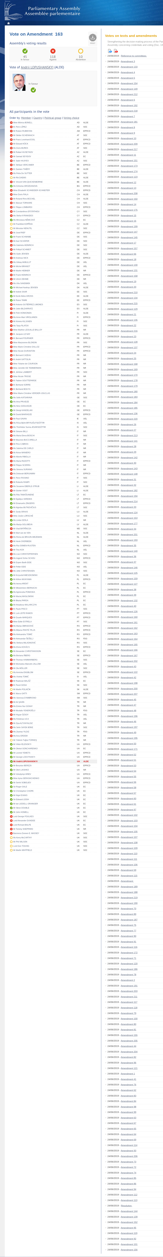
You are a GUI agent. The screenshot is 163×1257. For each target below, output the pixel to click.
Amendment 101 (129, 1244)
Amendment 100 (129, 1018)
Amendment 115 (129, 875)
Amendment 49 (128, 732)
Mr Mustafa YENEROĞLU (24, 710)
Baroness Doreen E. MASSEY (26, 833)
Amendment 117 (129, 1002)
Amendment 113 (129, 1200)
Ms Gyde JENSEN (21, 254)
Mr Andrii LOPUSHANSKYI (25, 761)
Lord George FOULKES (23, 816)
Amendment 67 (128, 1123)
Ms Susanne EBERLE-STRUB (26, 486)
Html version (110, 51)
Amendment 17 (128, 243)
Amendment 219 (129, 897)
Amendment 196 (129, 716)
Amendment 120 (129, 963)
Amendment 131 (129, 270)
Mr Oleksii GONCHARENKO (25, 748)
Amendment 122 (129, 672)
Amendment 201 (129, 534)
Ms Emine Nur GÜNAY (23, 706)
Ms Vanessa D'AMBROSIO (24, 698)
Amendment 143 (129, 468)
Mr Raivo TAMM (20, 300)
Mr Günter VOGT (20, 491)
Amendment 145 (129, 237)
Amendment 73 (128, 1161)
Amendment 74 (128, 1172)
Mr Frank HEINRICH (22, 275)
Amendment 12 (128, 182)
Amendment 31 (128, 479)
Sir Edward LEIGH (21, 799)
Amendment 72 (128, 1167)
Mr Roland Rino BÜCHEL (24, 199)
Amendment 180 (129, 391)
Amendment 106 (129, 864)
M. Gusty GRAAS (20, 512)
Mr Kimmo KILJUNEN (22, 321)
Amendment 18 (128, 259)
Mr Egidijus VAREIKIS (22, 499)
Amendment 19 (128, 281)
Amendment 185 (129, 408)
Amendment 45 (128, 699)
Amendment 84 (128, 1101)
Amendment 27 (128, 430)
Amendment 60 (128, 798)
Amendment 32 (128, 485)
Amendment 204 (129, 1051)
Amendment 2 (128, 980)
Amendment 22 (128, 325)
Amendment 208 (129, 193)
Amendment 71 (128, 958)
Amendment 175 (129, 210)
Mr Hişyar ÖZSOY (20, 715)
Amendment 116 (129, 947)
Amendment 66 (128, 254)
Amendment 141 (129, 441)
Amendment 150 (129, 199)
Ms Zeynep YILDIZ (21, 732)
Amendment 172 (129, 952)
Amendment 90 (128, 936)
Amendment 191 (129, 985)
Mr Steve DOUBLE (21, 808)
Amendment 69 (128, 1139)
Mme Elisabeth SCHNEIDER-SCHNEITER (31, 190)
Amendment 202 (129, 661)
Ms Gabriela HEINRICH (23, 245)
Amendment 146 (129, 567)
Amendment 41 (128, 1079)
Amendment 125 (129, 573)
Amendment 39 (128, 595)
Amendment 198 (129, 683)
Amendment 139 (129, 1216)
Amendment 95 (128, 1227)
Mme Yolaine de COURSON (25, 364)
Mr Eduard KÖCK (20, 144)
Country (37, 118)
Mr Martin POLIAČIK (22, 689)
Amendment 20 (128, 287)
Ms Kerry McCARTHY (22, 838)
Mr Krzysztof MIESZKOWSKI (25, 575)
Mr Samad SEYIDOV (22, 156)
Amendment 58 (128, 787)
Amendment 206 (129, 1156)
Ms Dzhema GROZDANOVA (25, 186)
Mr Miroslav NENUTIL (22, 228)
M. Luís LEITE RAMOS (23, 613)
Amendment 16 (128, 221)
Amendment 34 (128, 529)
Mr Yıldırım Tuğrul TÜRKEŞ (25, 740)
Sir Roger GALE (20, 787)
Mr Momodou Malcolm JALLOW (27, 664)
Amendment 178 (129, 380)
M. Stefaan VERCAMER (23, 165)
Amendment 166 (129, 650)
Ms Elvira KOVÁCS (21, 647)
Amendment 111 (129, 859)
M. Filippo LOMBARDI (22, 207)
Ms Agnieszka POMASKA (24, 592)
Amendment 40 (128, 606)
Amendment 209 (129, 144)
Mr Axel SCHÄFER (21, 241)
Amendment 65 (128, 1128)
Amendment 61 (128, 804)
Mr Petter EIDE (19, 567)
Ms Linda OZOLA (20, 520)
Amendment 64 (128, 1134)
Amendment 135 (129, 320)
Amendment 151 (129, 160)
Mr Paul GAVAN (20, 419)
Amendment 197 (129, 727)
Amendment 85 (128, 1178)
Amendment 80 (128, 1024)
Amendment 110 (129, 853)
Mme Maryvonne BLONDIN (25, 342)
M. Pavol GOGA (20, 685)
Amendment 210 (129, 292)
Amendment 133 (129, 67)
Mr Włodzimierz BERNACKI (25, 588)
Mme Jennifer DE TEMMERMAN (27, 368)
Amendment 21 (128, 314)
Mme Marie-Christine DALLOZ (26, 347)
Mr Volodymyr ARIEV (22, 774)
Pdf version (116, 51)
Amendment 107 (129, 837)
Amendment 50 (128, 743)
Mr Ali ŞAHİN (18, 702)
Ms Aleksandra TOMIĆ (22, 634)
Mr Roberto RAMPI (21, 482)
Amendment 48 (128, 710)
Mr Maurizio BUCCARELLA (25, 440)
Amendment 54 (128, 771)
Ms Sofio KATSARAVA (22, 397)
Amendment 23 (128, 336)
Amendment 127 (129, 584)
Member (26, 118)
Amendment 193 (129, 540)
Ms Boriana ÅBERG (21, 655)
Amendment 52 (128, 754)
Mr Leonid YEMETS (21, 753)
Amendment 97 (128, 809)
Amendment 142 (129, 457)
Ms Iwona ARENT (20, 584)
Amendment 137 (129, 347)
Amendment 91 (128, 941)
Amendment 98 (128, 1106)
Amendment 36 (128, 556)
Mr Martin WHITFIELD (22, 850)
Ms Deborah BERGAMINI (24, 473)
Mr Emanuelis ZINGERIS (24, 503)
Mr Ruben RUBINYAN (22, 131)
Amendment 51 (128, 760)
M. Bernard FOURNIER (23, 338)
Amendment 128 (129, 342)
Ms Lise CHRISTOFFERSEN (25, 554)
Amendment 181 (129, 122)
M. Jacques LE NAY (21, 334)
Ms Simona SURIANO (22, 469)
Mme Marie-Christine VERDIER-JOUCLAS (31, 393)
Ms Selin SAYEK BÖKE (23, 727)
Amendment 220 (129, 419)
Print (92, 43)
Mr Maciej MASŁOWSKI (23, 596)
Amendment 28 (128, 446)
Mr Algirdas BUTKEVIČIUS (24, 507)
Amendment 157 (129, 248)
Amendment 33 (128, 507)
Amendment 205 (129, 1040)
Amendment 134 (129, 298)
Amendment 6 (128, 100)
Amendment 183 (129, 397)
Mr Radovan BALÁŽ (21, 681)
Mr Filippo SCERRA (21, 465)
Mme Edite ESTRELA (22, 622)
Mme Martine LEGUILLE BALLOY (27, 330)
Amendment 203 (129, 991)
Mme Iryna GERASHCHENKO (26, 778)
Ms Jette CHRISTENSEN (24, 571)
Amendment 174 (129, 171)
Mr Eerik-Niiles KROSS (23, 296)
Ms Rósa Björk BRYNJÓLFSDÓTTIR (29, 423)
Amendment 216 (129, 331)
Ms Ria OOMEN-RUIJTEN (24, 546)
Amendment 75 (128, 925)
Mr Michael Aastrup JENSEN (25, 287)
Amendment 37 (128, 562)
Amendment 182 (129, 490)
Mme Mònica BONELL (22, 123)
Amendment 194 (129, 496)
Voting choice (71, 118)
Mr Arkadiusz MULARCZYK (25, 605)
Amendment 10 (128, 138)
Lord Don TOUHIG (21, 846)
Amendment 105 (129, 831)
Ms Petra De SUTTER (22, 173)
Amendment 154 (129, 83)
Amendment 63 (128, 1117)
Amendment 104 (129, 826)
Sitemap (7, 1)
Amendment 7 (128, 116)
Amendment (127, 881)
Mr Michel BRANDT (21, 266)
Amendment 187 (129, 919)
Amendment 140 (129, 551)
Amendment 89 (128, 914)
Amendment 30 (128, 463)
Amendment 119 (129, 1233)
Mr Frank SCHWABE (22, 237)
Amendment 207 (129, 694)
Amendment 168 (129, 364)
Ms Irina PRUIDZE (21, 402)
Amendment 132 (129, 600)
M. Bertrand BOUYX (21, 389)
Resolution (126, 1205)
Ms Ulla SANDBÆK (21, 283)
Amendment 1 (128, 1073)
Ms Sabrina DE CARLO (23, 448)
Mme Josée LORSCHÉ (23, 516)
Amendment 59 (128, 870)
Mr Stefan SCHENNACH (23, 135)
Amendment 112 (129, 1194)
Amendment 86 (128, 1183)
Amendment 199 (129, 226)
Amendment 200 (129, 688)
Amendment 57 (128, 793)
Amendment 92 (128, 1238)
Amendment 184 (129, 402)
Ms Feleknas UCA (21, 719)
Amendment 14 (128, 204)
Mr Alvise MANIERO (21, 452)
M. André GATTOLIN (22, 359)
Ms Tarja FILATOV (21, 326)
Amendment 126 (129, 611)
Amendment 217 (129, 149)
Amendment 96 (128, 1062)
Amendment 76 (128, 1084)
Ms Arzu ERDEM (20, 736)
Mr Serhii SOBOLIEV (22, 782)
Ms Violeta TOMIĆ (21, 677)
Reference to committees (134, 56)
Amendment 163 (129, 633)
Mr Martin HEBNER (21, 271)
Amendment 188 (129, 892)
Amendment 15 (128, 215)
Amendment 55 (128, 776)
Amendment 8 (128, 127)
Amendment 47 (128, 705)
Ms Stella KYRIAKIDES (23, 216)
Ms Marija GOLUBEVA (22, 524)
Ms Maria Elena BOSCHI (24, 435)
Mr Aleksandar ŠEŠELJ (23, 639)
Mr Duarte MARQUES (22, 617)
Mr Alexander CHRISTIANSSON (27, 651)
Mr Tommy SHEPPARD (23, 829)
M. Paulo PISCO (20, 609)
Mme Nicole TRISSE (22, 376)
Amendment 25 (128, 358)
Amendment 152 (129, 1222)
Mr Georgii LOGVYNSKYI (24, 757)
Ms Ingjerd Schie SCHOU (24, 558)
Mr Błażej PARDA (20, 600)
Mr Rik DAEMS (19, 178)
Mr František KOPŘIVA (23, 224)
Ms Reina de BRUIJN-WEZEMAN (27, 537)
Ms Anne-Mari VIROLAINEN (25, 317)
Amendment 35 (128, 545)
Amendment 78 (128, 974)
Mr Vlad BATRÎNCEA (22, 529)
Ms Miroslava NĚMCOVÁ (24, 220)
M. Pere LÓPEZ (20, 127)
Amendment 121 (129, 1068)
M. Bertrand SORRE (22, 385)
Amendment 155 (129, 1035)
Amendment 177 (129, 523)
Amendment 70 (128, 908)
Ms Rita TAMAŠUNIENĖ (23, 495)
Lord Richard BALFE (22, 825)
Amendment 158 (129, 276)
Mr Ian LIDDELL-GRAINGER (25, 804)
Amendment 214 (129, 501)
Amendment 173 (129, 166)
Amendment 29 (128, 452)
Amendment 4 (128, 72)
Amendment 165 (129, 644)
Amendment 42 (128, 677)
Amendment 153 (129, 518)
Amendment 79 (128, 1013)
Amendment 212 (129, 94)
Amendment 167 (129, 655)
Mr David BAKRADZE (22, 414)
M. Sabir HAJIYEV (21, 161)
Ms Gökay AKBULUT (22, 262)
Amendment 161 (129, 622)
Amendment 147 (129, 232)
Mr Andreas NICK (20, 258)
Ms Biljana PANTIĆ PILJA (24, 630)
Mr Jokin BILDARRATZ (23, 309)
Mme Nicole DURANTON (24, 351)
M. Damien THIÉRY (21, 169)
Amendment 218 (129, 111)
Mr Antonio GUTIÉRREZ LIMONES (28, 304)
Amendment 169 (129, 369)
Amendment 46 (128, 721)
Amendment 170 (129, 375)
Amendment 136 (129, 413)
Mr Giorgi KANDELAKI (22, 410)
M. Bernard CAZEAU (22, 355)
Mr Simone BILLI (20, 431)
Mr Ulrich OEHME (20, 279)
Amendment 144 (129, 1211)
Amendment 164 (129, 639)
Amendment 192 (129, 105)
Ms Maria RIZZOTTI (21, 461)
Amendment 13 (128, 188)
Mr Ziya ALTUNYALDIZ (23, 723)
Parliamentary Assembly (43, 11)
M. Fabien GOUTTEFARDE (24, 380)
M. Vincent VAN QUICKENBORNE (28, 182)
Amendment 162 (129, 628)
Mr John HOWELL (21, 812)
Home (8, 23)
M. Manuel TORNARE (22, 203)
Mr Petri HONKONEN (22, 313)
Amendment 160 (129, 617)
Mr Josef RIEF (19, 233)
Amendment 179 (129, 386)
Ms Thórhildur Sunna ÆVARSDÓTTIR (29, 427)
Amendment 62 (128, 1090)
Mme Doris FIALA (20, 194)
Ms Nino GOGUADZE (22, 406)
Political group (52, 118)
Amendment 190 (129, 903)
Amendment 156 (129, 1249)
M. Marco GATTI (20, 693)
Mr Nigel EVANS (20, 795)
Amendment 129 (129, 309)
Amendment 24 (128, 353)
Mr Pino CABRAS (20, 444)
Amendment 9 (128, 133)
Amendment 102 (129, 815)
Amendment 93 (128, 1150)
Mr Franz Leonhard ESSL (24, 140)
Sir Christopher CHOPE (23, 791)
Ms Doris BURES (20, 148)
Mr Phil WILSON (20, 842)
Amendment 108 (129, 842)
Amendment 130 (129, 265)
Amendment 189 (129, 886)
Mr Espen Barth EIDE (22, 562)
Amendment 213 (129, 435)
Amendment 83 (128, 1095)
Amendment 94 (128, 1189)
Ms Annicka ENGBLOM (23, 672)
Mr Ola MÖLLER (20, 668)
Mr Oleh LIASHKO (21, 770)
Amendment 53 (128, 765)
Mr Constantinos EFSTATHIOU (26, 211)
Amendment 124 (129, 512)
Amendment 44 (128, 1046)
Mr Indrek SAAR (20, 292)
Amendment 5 (128, 78)
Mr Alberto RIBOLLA (22, 457)
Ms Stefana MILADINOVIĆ (24, 643)
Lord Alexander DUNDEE (24, 820)
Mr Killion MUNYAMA (22, 579)
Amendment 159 (129, 578)
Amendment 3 (128, 61)
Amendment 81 (128, 1029)
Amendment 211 (129, 996)
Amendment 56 (128, 782)
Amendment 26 (128, 424)
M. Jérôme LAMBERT (22, 372)
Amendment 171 (129, 749)
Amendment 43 (128, 666)
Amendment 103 (129, 820)
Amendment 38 (128, 589)
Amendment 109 (129, 848)
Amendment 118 (129, 1007)
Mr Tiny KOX (18, 550)
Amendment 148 (129, 474)
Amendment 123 (129, 177)
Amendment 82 (128, 1057)
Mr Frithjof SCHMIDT (22, 249)
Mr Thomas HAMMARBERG (25, 660)
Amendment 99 (128, 1112)
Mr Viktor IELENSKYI (22, 744)
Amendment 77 (128, 930)
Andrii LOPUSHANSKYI (37, 67)
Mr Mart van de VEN (22, 533)
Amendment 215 (129, 303)
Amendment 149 (129, 89)
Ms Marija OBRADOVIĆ (23, 626)
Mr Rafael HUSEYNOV (23, 152)
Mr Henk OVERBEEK (22, 541)
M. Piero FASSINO (21, 478)
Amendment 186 (129, 969)
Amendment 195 (129, 738)
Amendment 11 (128, 155)
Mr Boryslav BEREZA (22, 765)
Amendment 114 (129, 1145)
